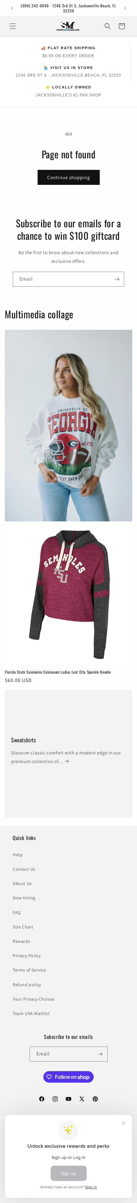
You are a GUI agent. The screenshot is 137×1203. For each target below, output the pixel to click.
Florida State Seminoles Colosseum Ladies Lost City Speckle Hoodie (58, 672)
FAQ (17, 912)
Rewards (21, 941)
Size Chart (23, 927)
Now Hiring (24, 898)
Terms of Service (29, 970)
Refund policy (27, 984)
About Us (22, 883)
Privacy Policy (26, 955)
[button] (13, 26)
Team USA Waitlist (31, 1013)
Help (17, 855)
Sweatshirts (23, 740)
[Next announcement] (125, 8)
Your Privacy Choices (34, 999)
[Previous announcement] (12, 8)
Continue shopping (68, 177)
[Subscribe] (117, 279)
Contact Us (24, 869)
